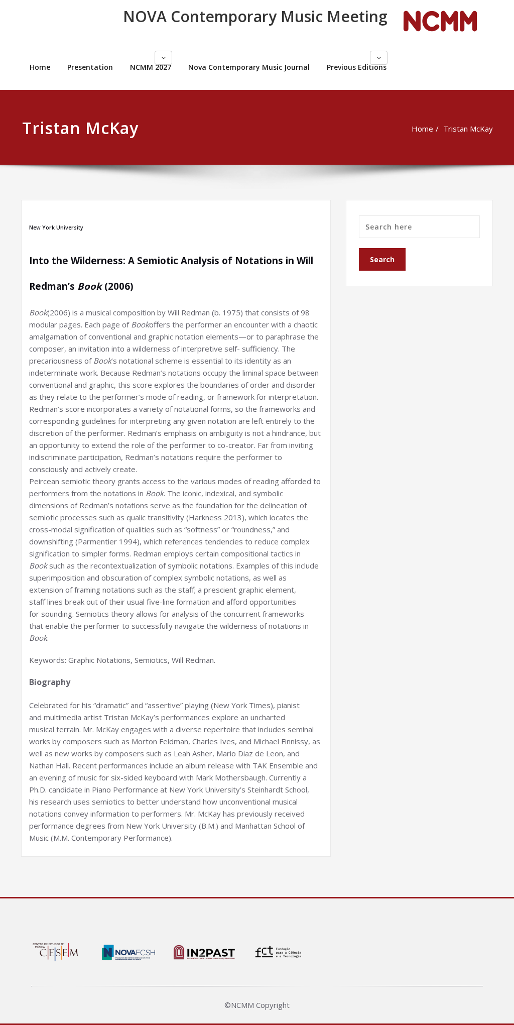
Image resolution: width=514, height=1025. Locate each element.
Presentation (90, 67)
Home (40, 67)
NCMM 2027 (150, 67)
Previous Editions (357, 67)
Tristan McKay (468, 129)
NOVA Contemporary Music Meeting (255, 16)
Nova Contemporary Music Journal (249, 67)
